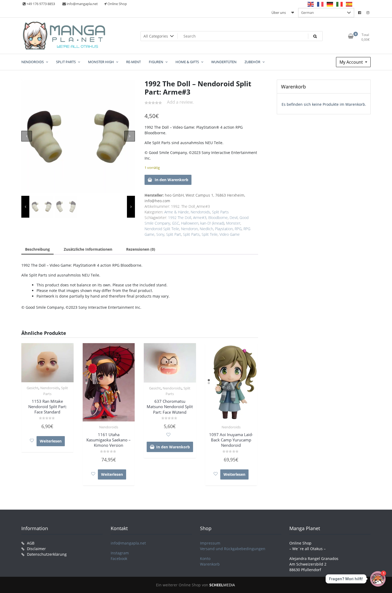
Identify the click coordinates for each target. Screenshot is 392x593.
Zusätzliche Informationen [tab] (88, 249)
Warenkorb (210, 564)
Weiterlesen (51, 441)
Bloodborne (218, 217)
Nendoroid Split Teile (162, 228)
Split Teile (210, 234)
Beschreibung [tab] (37, 249)
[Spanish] (349, 4)
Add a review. (180, 102)
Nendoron (189, 228)
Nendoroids (200, 211)
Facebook (119, 558)
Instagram (120, 552)
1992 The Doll (179, 217)
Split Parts (220, 211)
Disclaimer (36, 548)
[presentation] (26, 136)
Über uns (278, 12)
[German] (330, 4)
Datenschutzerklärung (47, 554)
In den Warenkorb (171, 179)
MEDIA (222, 584)
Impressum (210, 543)
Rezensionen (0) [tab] (140, 249)
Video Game (229, 234)
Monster (233, 223)
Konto (205, 558)
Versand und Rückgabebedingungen (232, 548)
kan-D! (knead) (212, 223)
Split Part (173, 234)
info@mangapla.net (128, 543)
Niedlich (206, 228)
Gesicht (32, 387)
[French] (320, 4)
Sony (160, 234)
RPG (238, 228)
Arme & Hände (176, 211)
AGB (30, 543)
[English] (311, 4)
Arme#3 (199, 217)
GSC (175, 223)
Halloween (189, 223)
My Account (351, 62)
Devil (234, 217)
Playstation (224, 228)
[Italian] (340, 4)
